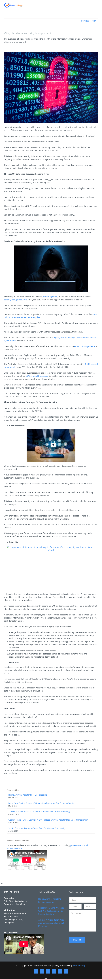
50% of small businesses (37, 376)
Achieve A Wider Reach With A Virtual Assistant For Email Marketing (39, 811)
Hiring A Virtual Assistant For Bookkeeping (27, 794)
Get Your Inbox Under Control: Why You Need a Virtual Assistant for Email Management (48, 819)
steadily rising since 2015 (15, 299)
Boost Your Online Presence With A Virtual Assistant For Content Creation (41, 803)
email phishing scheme (84, 346)
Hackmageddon (50, 296)
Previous (85, 20)
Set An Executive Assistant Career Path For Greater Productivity (37, 828)
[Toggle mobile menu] (97, 5)
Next (94, 20)
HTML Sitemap (79, 965)
